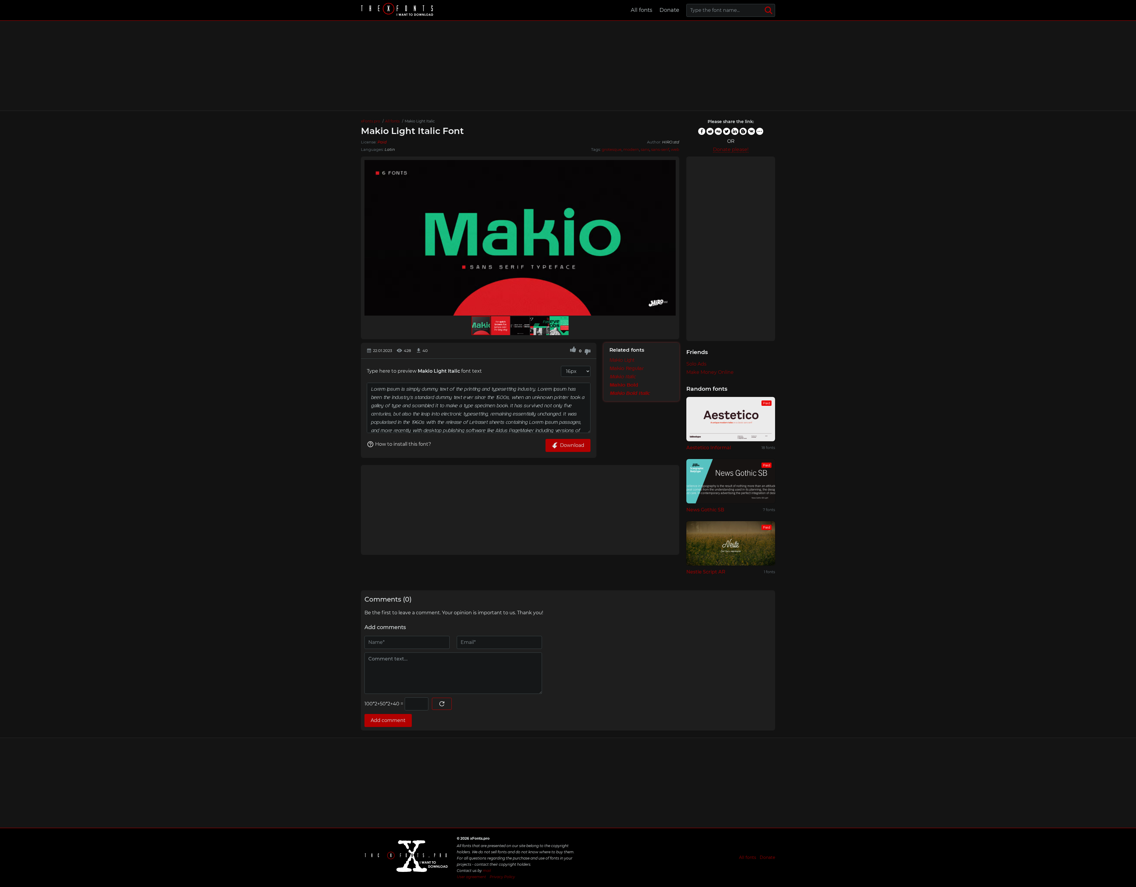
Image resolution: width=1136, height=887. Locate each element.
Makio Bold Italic (629, 393)
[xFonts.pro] (398, 10)
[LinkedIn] (734, 131)
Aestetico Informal (708, 447)
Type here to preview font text (424, 371)
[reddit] (710, 131)
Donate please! (730, 149)
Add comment (388, 720)
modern (631, 149)
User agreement (471, 877)
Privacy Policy (502, 877)
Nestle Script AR (705, 572)
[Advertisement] (568, 65)
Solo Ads (696, 364)
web (675, 149)
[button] (670, 238)
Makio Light (621, 360)
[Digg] (718, 131)
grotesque (612, 149)
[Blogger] (743, 131)
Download (572, 445)
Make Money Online (710, 372)
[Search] (768, 10)
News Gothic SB (705, 510)
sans (645, 149)
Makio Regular (626, 368)
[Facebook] (701, 131)
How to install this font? (403, 444)
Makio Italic (622, 377)
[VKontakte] (751, 131)
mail (487, 870)
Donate (669, 10)
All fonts (641, 10)
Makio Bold (623, 385)
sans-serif (660, 149)
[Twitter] (726, 131)
